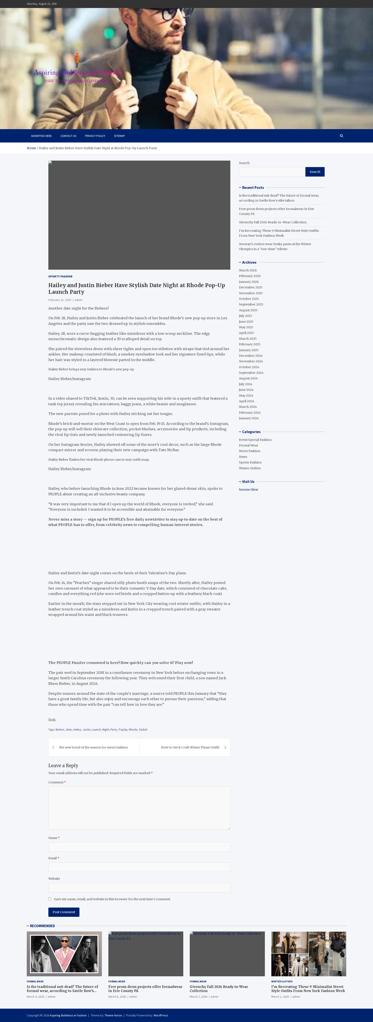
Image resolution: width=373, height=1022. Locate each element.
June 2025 (246, 322)
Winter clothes (250, 468)
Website (54, 879)
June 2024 (246, 390)
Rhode (133, 729)
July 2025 (245, 316)
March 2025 (248, 339)
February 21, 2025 (59, 300)
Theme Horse (113, 1015)
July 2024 (245, 384)
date (69, 729)
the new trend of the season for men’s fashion (93, 747)
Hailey (77, 729)
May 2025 (246, 327)
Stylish (143, 729)
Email (53, 858)
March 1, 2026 (280, 997)
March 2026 (248, 270)
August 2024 (248, 378)
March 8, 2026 (117, 997)
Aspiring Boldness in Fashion (68, 1015)
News (243, 457)
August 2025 (248, 310)
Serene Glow (248, 489)
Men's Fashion (249, 451)
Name (54, 838)
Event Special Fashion (255, 440)
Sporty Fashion (60, 276)
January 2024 (249, 418)
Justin (86, 729)
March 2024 (248, 407)
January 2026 (249, 282)
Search (244, 163)
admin (78, 300)
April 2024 (246, 401)
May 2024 (246, 396)
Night (105, 729)
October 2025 (249, 299)
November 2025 (251, 293)
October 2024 (249, 367)
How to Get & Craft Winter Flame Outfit (190, 747)
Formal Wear (248, 445)
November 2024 (251, 361)
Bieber (60, 729)
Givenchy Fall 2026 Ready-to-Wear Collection (273, 222)
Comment (57, 782)
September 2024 (251, 373)
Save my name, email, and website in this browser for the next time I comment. (112, 899)
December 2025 (250, 287)
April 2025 (246, 333)
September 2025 (251, 304)
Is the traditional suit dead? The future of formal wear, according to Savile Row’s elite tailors (62, 991)
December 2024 (251, 356)
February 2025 (250, 344)
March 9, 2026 (35, 997)
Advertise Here (41, 136)
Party (114, 729)
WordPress (161, 1015)
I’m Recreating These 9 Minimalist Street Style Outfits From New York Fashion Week (308, 989)
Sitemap (119, 136)
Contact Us (68, 136)
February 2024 (250, 413)
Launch (96, 729)
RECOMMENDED (42, 925)
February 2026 (250, 276)
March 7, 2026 (198, 997)
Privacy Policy (95, 136)
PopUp (123, 729)
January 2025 (249, 350)
